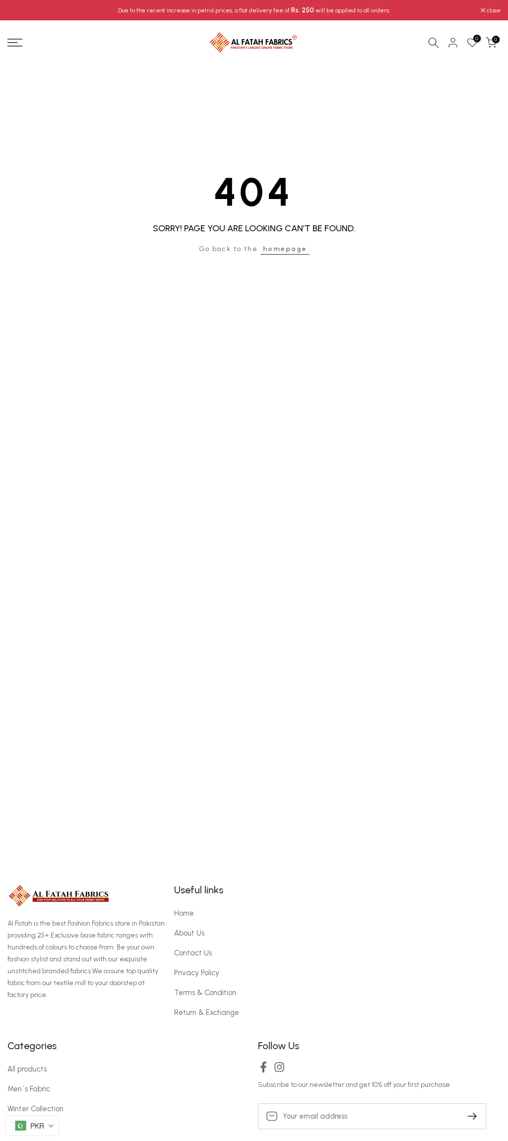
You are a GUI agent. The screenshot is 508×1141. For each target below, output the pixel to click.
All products (27, 1069)
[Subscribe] (468, 1115)
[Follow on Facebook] (263, 1070)
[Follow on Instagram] (279, 1070)
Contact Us (193, 952)
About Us (189, 933)
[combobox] (32, 1125)
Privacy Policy (196, 972)
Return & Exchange (206, 1012)
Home (184, 913)
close (19, 10)
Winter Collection (35, 1108)
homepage (285, 249)
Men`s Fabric (28, 1088)
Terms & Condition (205, 992)
